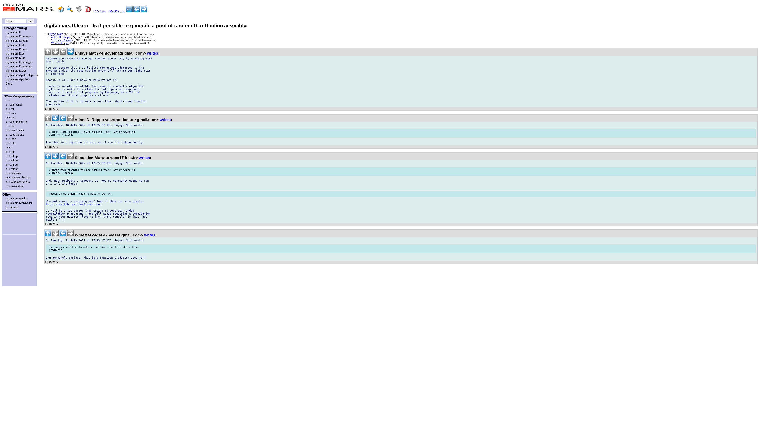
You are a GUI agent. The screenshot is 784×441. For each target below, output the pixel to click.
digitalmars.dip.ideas (18, 79)
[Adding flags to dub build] (136, 11)
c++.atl (10, 108)
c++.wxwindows (15, 186)
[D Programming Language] (88, 11)
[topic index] (129, 11)
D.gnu (9, 83)
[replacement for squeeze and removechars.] (144, 11)
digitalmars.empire (16, 198)
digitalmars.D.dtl (15, 53)
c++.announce (14, 104)
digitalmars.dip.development (20, 75)
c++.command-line (17, 121)
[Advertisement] (14, 223)
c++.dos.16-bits (15, 130)
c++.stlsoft (12, 168)
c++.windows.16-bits (18, 177)
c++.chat (11, 117)
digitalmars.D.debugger (19, 62)
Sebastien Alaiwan (62, 40)
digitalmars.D (13, 32)
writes (152, 53)
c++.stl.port (12, 160)
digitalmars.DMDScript (19, 202)
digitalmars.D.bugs (17, 49)
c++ (8, 100)
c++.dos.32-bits (15, 134)
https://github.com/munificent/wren (73, 204)
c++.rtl (9, 147)
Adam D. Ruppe (60, 37)
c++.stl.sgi (12, 164)
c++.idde (11, 138)
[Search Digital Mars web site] (70, 11)
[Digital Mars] (61, 11)
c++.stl (10, 151)
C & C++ (100, 11)
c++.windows (13, 173)
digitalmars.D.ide (15, 57)
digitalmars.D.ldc (15, 45)
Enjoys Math (55, 34)
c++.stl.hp (12, 156)
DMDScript (116, 11)
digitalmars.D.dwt (16, 70)
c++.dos (10, 126)
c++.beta (11, 113)
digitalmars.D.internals (19, 66)
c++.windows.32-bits (18, 181)
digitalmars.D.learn (17, 40)
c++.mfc (11, 143)
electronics (12, 207)
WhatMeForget (60, 43)
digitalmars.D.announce (19, 36)
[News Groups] (79, 11)
